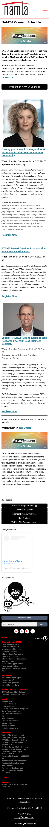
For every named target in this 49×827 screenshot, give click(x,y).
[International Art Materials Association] (16, 16)
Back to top (38, 638)
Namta (7, 568)
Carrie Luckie (7, 77)
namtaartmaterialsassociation (25, 568)
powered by (17, 824)
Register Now (9, 235)
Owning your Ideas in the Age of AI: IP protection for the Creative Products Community (23, 152)
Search (42, 624)
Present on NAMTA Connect (24, 86)
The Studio (25, 427)
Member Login (24, 618)
